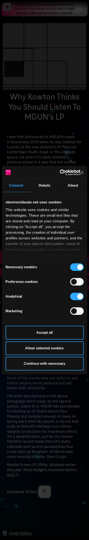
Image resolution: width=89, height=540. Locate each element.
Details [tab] (44, 185)
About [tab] (73, 185)
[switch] (77, 281)
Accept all (44, 332)
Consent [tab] (16, 185)
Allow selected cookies (44, 348)
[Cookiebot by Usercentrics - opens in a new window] (63, 172)
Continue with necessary (44, 363)
